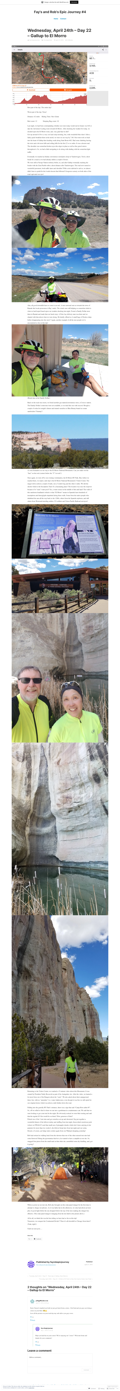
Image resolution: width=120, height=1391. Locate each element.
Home (56, 19)
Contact (63, 19)
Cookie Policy (31, 1387)
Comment (86, 1370)
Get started (74, 2)
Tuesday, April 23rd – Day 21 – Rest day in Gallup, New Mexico (47, 1276)
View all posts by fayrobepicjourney (46, 1265)
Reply (33, 1320)
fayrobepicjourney (34, 40)
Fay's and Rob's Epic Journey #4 (60, 12)
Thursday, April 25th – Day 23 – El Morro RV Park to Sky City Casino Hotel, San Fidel (65, 1279)
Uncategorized (47, 40)
